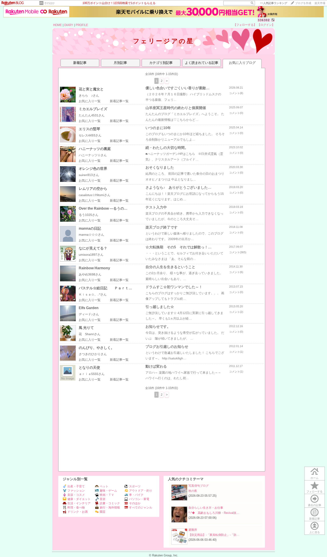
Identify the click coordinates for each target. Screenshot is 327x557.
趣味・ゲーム (108, 490)
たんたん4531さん (92, 115)
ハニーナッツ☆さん (93, 155)
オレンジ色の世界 (93, 168)
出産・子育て (76, 486)
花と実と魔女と (91, 89)
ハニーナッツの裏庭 (95, 149)
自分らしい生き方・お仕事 (205, 507)
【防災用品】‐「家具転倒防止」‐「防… (213, 535)
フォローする (315, 491)
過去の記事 (314, 505)
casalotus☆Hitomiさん (94, 195)
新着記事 (314, 518)
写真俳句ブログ (198, 485)
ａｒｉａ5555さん (92, 374)
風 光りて (86, 328)
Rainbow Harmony (94, 268)
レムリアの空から (93, 188)
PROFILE (82, 25)
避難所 (192, 529)
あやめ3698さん (90, 274)
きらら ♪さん (89, 95)
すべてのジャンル (140, 507)
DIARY (68, 25)
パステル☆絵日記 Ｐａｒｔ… (105, 288)
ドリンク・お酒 (77, 511)
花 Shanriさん (89, 334)
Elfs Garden (89, 308)
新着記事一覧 (119, 101)
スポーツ (135, 486)
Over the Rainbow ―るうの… (103, 208)
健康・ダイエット (79, 499)
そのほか (49, 3)
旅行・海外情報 (110, 507)
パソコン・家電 (139, 499)
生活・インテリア (79, 503)
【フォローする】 (244, 24)
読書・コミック (110, 503)
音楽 (102, 499)
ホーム (315, 478)
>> (273, 3)
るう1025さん (88, 215)
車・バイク (136, 494)
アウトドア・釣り (140, 490)
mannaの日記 (90, 228)
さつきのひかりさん (93, 354)
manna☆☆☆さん (91, 234)
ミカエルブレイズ (93, 109)
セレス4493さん (90, 135)
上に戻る (314, 532)
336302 (264, 20)
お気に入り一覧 (90, 101)
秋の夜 (192, 490)
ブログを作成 (303, 3)
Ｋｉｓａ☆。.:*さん (93, 294)
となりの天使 (89, 367)
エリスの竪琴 (89, 129)
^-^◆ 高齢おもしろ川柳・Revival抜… (213, 512)
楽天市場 (320, 3)
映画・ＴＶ (107, 494)
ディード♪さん (89, 314)
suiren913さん (89, 175)
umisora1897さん (91, 254)
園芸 (102, 511)
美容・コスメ (76, 494)
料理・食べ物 (76, 507)
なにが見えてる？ (93, 248)
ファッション (76, 490)
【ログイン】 (266, 24)
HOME (57, 25)
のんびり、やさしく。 (96, 348)
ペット (104, 486)
